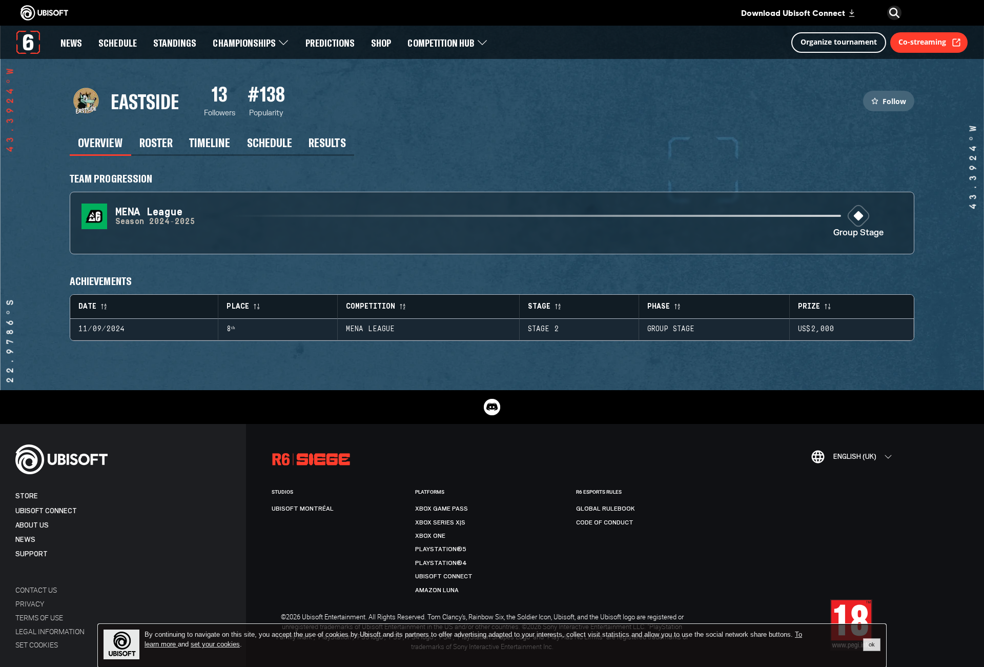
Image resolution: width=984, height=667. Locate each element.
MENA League (370, 329)
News (25, 539)
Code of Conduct (604, 522)
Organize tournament (839, 42)
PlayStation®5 (440, 549)
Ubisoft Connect (46, 511)
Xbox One (430, 535)
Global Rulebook (605, 508)
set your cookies (215, 644)
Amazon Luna (437, 590)
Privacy (29, 604)
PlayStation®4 (441, 563)
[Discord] (492, 407)
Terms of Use (39, 617)
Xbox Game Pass (441, 508)
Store (26, 496)
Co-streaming (922, 42)
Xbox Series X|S (440, 522)
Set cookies (36, 645)
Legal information (50, 631)
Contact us (36, 590)
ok (872, 644)
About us (32, 525)
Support (31, 554)
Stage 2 (543, 329)
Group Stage (858, 233)
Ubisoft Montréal (303, 508)
